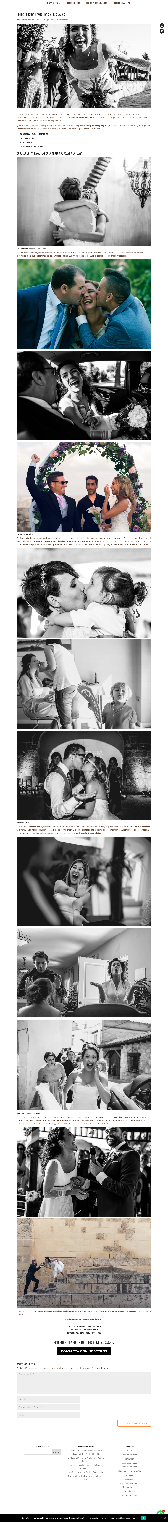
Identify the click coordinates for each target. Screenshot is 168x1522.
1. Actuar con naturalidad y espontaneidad (33, 134)
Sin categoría (129, 1487)
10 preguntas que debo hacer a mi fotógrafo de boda (84, 1327)
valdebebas (129, 1491)
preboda (129, 1475)
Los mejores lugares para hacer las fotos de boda (84, 1333)
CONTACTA (119, 3)
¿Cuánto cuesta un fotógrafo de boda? (86, 1472)
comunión (129, 1459)
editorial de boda (129, 1467)
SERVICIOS (52, 3)
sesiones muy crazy (129, 1483)
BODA (51, 20)
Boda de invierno (129, 1455)
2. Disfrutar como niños (26, 138)
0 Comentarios (62, 20)
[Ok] (164, 1518)
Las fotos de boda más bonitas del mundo (84, 1330)
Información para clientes (129, 1471)
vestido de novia (129, 1495)
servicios (129, 1479)
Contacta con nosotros (84, 1351)
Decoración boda (129, 1463)
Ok (144, 1518)
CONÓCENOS (73, 3)
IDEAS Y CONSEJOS (96, 3)
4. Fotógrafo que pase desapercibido (31, 147)
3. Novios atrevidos (25, 143)
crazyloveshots (27, 20)
